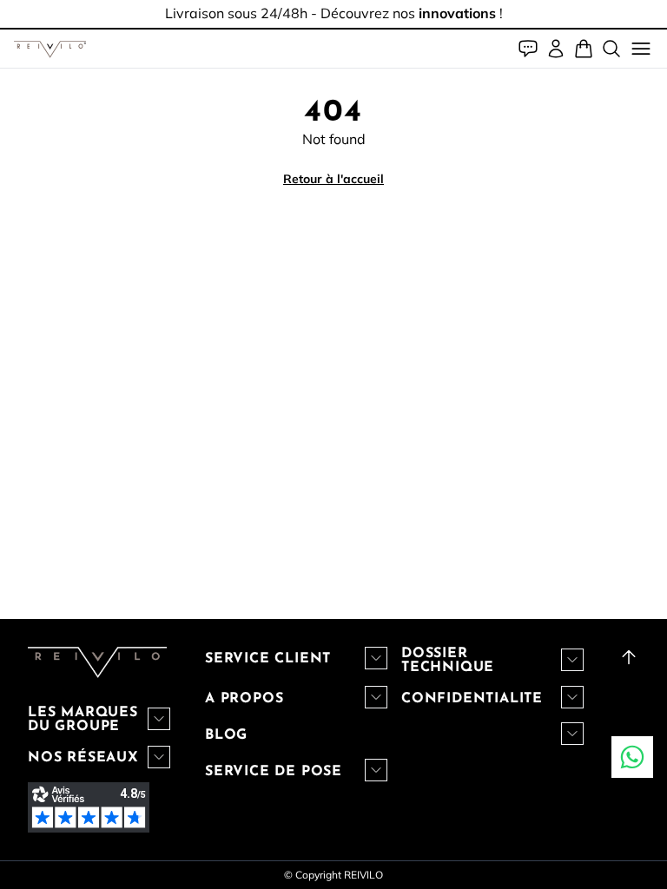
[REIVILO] (50, 48)
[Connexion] (555, 48)
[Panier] (583, 48)
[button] (50, 48)
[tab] (333, 29)
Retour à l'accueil (333, 179)
